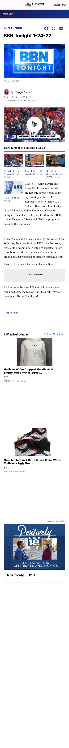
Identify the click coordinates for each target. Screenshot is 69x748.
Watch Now (59, 5)
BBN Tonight (14, 27)
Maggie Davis (22, 92)
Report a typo (12, 313)
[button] (13, 166)
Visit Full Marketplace (54, 334)
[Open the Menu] (5, 5)
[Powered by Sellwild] (60, 521)
